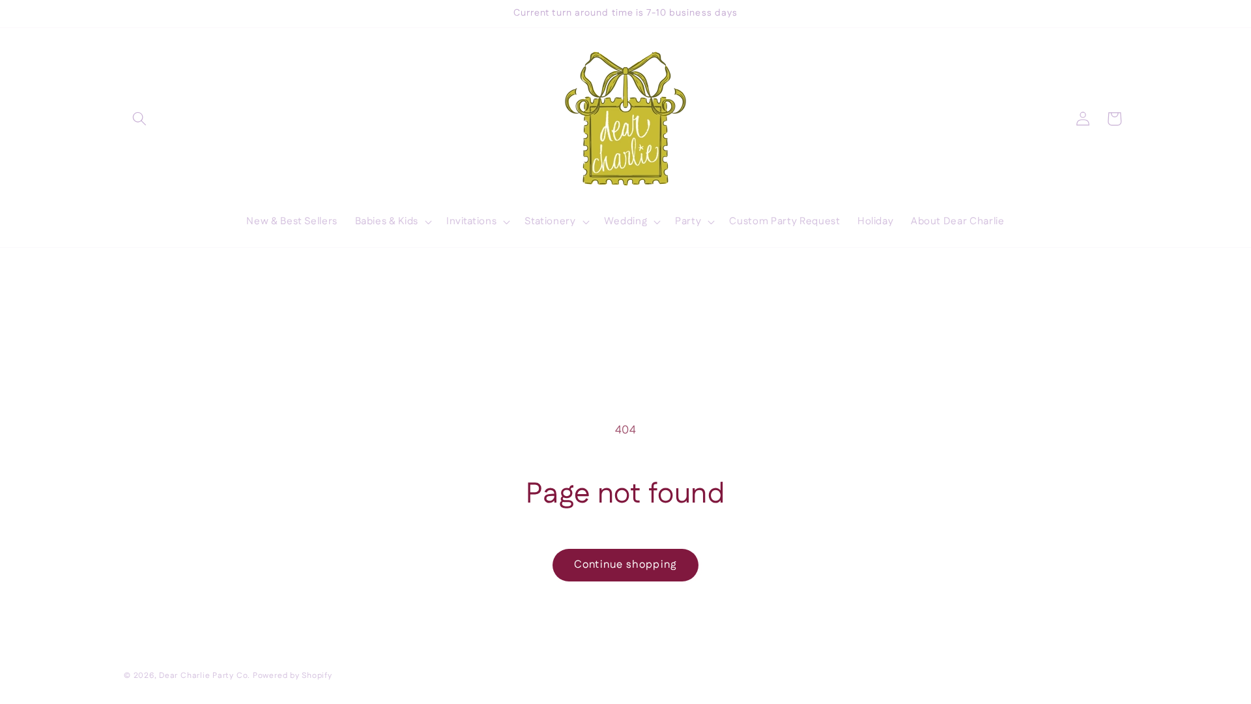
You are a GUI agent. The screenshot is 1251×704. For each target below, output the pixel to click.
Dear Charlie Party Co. (204, 675)
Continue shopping (625, 564)
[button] (139, 118)
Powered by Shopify (292, 675)
